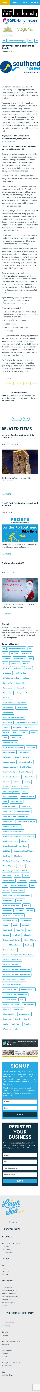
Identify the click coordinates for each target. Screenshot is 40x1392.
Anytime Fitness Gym (17, 41)
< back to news (7, 36)
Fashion (28, 727)
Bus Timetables (7, 1249)
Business (6, 658)
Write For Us (6, 1299)
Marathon (18, 856)
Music (22, 866)
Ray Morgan (7, 910)
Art (30, 41)
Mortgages (27, 861)
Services (5, 1335)
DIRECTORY (35, 2)
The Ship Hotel (28, 1004)
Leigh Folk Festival (9, 806)
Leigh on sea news (10, 841)
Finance (23, 732)
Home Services (7, 1366)
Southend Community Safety (14, 979)
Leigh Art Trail (16, 801)
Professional (7, 900)
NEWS (5, 2)
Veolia (5, 1024)
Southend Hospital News (12, 984)
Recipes (30, 910)
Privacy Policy (7, 1287)
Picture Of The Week (18, 885)
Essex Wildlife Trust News (26, 722)
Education (7, 698)
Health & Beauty (9, 772)
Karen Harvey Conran (11, 792)
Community (7, 683)
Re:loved (19, 910)
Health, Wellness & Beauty (11, 1363)
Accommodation (8, 1323)
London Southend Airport (23, 851)
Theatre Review (9, 1014)
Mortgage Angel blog (11, 861)
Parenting (22, 881)
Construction (8, 688)
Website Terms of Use (9, 1290)
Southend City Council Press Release (16, 970)
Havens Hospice (9, 762)
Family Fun (17, 727)
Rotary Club (26, 925)
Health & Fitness (26, 767)
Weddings (27, 1024)
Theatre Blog (18, 1009)
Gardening (31, 747)
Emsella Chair (22, 708)
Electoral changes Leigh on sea (14, 703)
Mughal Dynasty (9, 866)
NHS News (7, 876)
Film (14, 732)
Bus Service (26, 653)
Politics (6, 890)
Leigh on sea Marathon (11, 826)
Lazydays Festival (27, 797)
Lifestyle (24, 841)
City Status (7, 673)
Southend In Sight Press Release (15, 994)
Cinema (28, 668)
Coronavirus (7, 693)
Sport (22, 999)
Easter (28, 693)
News (17, 876)
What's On (5, 1271)
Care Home (15, 663)
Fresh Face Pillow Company (13, 747)
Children (6, 668)
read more (6, 494)
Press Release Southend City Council (16, 895)
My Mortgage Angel (10, 871)
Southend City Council (11, 965)
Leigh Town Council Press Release (15, 816)
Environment (8, 713)
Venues (4, 1356)
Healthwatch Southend (11, 777)
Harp (17, 757)
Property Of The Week (11, 905)
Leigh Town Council (23, 811)
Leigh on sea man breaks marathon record (18, 836)
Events (6, 727)
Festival (6, 732)
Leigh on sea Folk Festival (26, 821)
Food (5, 737)
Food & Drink (16, 737)
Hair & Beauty (24, 752)
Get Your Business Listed (10, 1296)
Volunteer (15, 1024)
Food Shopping (7, 1350)
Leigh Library (25, 806)
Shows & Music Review (11, 940)
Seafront (16, 935)
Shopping (27, 935)
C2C (30, 658)
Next (26, 419)
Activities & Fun (7, 1375)
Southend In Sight (9, 989)
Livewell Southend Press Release (15, 846)
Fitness (33, 732)
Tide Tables (6, 1246)
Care (4, 663)
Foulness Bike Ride (10, 742)
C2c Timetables (7, 1252)
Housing (27, 782)
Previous (16, 419)
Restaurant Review (10, 920)
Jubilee (25, 787)
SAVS (30, 930)
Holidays (16, 782)
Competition (20, 683)
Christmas (18, 384)
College (26, 678)
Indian (5, 787)
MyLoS (24, 871)
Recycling (6, 915)
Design (19, 693)
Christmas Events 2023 (13, 563)
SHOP (25, 2)
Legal (5, 801)
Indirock (15, 787)
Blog (4, 653)
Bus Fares (14, 653)
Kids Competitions (10, 797)
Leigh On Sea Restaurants (11, 1243)
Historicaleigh (30, 777)
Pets (5, 885)
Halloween (7, 757)
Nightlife (5, 1332)
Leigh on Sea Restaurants (11, 1341)
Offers (26, 876)
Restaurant (19, 915)
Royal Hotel (7, 930)
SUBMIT (20, 1114)
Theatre (6, 1009)
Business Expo (19, 658)
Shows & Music (30, 940)
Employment (8, 708)
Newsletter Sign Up (9, 1302)
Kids (27, 384)
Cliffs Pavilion (21, 673)
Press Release (18, 890)
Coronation (21, 688)
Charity (8, 384)
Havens (26, 757)
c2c (16, 1029)
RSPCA (26, 905)
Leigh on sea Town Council (13, 831)
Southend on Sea (9, 999)
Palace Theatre (8, 881)
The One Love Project (11, 1004)
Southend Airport (9, 950)
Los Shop (6, 856)
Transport (7, 1019)
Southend (28, 945)
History (6, 782)
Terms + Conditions (9, 1293)
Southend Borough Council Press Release (18, 955)
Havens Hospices (25, 762)
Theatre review (24, 1014)
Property (20, 900)
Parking (33, 881)
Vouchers (5, 1274)
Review (5, 925)
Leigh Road (7, 811)
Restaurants (26, 920)
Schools (6, 935)
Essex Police (7, 722)
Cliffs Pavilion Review (11, 678)
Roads (15, 925)
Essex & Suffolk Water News (13, 717)
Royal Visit (20, 930)
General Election (9, 752)
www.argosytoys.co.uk (11, 141)
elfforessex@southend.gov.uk (14, 303)
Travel (17, 1019)
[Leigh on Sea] (20, 1207)
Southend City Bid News (12, 960)
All (4, 41)
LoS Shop (6, 851)
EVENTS (14, 2)
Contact (4, 1305)
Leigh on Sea (7, 821)
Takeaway (5, 1344)
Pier (32, 885)
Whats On (7, 1029)
